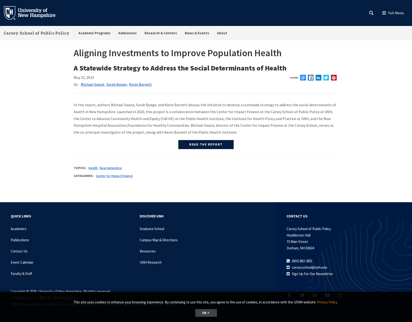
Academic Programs (94, 33)
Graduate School (152, 228)
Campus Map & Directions (159, 240)
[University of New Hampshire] (33, 12)
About (222, 33)
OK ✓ (206, 313)
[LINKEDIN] (318, 77)
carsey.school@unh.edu (309, 267)
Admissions (127, 33)
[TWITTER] (326, 77)
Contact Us (19, 251)
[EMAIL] (303, 77)
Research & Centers (160, 33)
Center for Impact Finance (114, 176)
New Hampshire (111, 168)
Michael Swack (92, 84)
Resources (148, 251)
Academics (18, 228)
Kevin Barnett (140, 84)
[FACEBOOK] (311, 77)
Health (93, 168)
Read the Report (206, 144)
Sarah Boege (116, 84)
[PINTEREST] (334, 77)
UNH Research (151, 262)
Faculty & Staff (21, 273)
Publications (20, 240)
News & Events (197, 33)
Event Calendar (22, 262)
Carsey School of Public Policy (36, 33)
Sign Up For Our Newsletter (312, 274)
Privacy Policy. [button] (327, 302)
